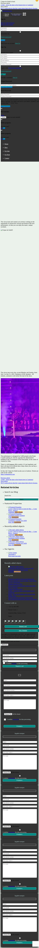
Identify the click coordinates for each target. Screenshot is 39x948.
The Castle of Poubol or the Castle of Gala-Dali (22, 599)
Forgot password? (6, 37)
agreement (16, 719)
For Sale (7, 151)
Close (2, 115)
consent (14, 663)
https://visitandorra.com (8, 474)
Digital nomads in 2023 (15, 584)
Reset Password (5, 106)
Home (6, 144)
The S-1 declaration (14, 582)
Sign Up (7, 14)
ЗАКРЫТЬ (4, 644)
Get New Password (6, 87)
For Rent (7, 154)
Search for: (8, 495)
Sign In (7, 15)
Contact (7, 158)
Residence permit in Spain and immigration (21, 579)
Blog (6, 147)
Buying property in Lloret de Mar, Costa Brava (22, 581)
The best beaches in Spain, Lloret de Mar (20, 597)
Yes (4, 128)
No (2, 128)
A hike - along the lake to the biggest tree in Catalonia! (17, 5)
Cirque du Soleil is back (15, 589)
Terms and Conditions (14, 68)
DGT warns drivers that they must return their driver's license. (19, 8)
